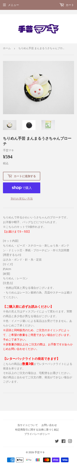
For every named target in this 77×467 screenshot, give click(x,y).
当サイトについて (27, 425)
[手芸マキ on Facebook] (63, 441)
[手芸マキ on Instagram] (70, 441)
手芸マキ (40, 452)
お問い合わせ (49, 425)
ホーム (7, 48)
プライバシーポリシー (37, 433)
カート (69, 5)
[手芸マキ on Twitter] (57, 441)
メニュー (13, 5)
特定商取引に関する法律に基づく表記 (37, 429)
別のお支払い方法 (22, 198)
